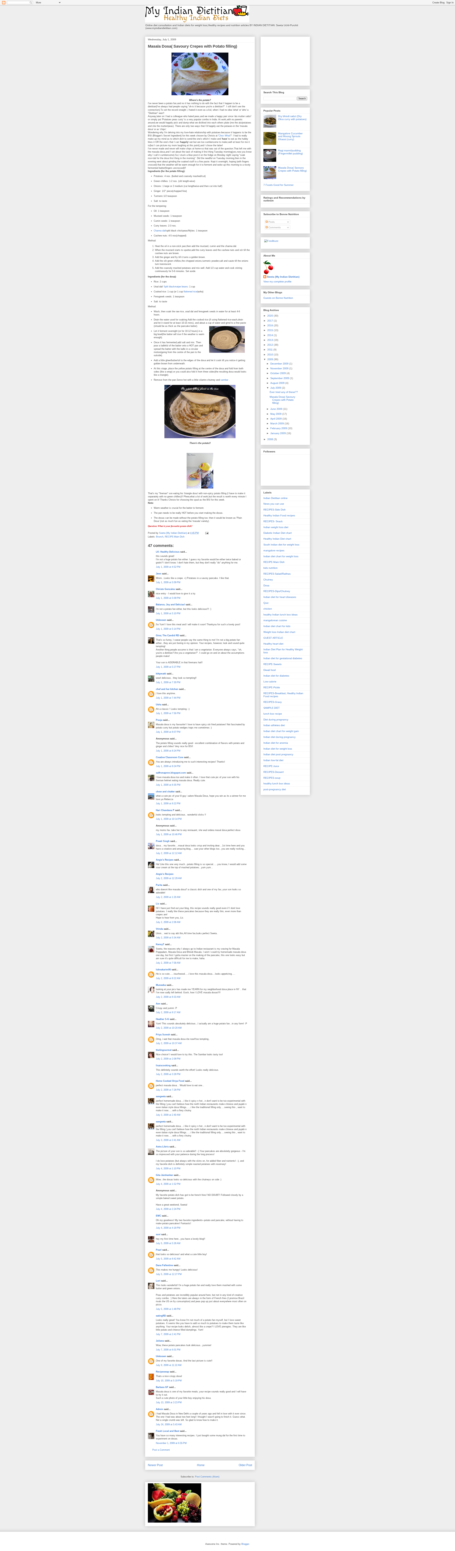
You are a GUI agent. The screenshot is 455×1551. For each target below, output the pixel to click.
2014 (270, 335)
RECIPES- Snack (273, 521)
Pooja (159, 720)
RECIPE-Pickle (271, 687)
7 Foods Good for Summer (278, 184)
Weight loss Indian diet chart (279, 632)
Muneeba (161, 985)
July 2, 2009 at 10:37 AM (169, 1043)
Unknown (161, 620)
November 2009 (279, 368)
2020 (270, 315)
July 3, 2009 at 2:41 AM (168, 1140)
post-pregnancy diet (274, 789)
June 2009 (276, 408)
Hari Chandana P (165, 810)
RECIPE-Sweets (272, 664)
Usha (158, 704)
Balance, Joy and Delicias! (170, 604)
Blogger (245, 1544)
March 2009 (277, 423)
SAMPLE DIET (271, 707)
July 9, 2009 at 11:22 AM (168, 1365)
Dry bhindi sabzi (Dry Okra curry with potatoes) (292, 118)
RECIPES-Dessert (273, 772)
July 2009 (276, 387)
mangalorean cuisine (275, 620)
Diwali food (269, 670)
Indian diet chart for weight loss (280, 556)
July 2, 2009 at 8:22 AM (168, 978)
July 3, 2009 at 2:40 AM (168, 1115)
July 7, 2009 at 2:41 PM (168, 1334)
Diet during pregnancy (275, 719)
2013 (270, 340)
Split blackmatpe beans (176, 286)
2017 (270, 320)
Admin (159, 1409)
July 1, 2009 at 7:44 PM (168, 697)
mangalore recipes (273, 550)
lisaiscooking (163, 1065)
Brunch (159, 536)
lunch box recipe (272, 713)
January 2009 (278, 433)
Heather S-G (162, 1019)
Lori (158, 1280)
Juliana (160, 1340)
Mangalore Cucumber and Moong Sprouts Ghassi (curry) (290, 136)
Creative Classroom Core (169, 757)
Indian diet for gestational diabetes (282, 658)
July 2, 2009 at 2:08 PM (168, 1058)
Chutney (268, 579)
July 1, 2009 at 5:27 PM (168, 667)
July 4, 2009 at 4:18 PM (168, 1227)
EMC (158, 1215)
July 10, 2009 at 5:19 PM (169, 1380)
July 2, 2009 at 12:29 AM (169, 878)
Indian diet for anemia (275, 742)
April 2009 (276, 418)
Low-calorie (269, 681)
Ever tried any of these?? (284, 392)
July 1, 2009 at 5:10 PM (168, 613)
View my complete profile (277, 281)
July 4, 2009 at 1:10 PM (168, 1168)
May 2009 (276, 413)
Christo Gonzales (165, 589)
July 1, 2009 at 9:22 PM (168, 803)
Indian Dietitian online (275, 498)
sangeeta (161, 1096)
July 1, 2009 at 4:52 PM (168, 567)
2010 (270, 354)
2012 (270, 344)
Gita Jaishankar (164, 1175)
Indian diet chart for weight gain (281, 731)
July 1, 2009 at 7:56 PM (168, 713)
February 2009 (279, 428)
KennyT (160, 944)
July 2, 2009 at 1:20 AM (168, 897)
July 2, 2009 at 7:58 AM (168, 962)
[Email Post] (206, 533)
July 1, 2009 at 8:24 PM (168, 750)
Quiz (266, 602)
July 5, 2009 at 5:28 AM (168, 1243)
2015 (270, 330)
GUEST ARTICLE (273, 637)
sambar (224, 380)
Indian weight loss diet (275, 527)
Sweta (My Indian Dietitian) (283, 276)
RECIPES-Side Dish (274, 509)
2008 (270, 439)
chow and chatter (165, 791)
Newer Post (155, 1465)
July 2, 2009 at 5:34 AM (168, 937)
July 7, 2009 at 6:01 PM (168, 1349)
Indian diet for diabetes (276, 675)
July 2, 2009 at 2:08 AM (168, 922)
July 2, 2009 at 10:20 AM (169, 1027)
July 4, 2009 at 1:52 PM (168, 1184)
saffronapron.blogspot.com (171, 772)
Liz (157, 903)
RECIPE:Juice (271, 766)
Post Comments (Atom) (207, 1476)
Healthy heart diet (273, 643)
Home (201, 1465)
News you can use (273, 503)
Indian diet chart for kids (276, 626)
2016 (270, 325)
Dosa (266, 585)
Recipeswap (162, 1371)
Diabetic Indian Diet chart (277, 532)
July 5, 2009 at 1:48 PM (168, 1309)
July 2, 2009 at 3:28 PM (168, 1074)
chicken (267, 608)
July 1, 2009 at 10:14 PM (169, 819)
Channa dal (159, 230)
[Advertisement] (285, 60)
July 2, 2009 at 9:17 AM (168, 1012)
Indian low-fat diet (273, 760)
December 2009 (279, 363)
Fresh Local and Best (167, 1431)
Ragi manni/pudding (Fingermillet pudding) (290, 152)
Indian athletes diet (274, 725)
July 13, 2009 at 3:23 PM (169, 1402)
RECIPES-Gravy (272, 702)
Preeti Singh (163, 841)
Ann (158, 1003)
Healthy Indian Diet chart (277, 538)
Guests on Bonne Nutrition (278, 297)
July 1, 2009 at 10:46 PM (169, 834)
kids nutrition (270, 567)
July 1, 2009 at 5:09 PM (168, 582)
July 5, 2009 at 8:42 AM (168, 1258)
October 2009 (278, 373)
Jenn (158, 573)
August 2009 (277, 383)
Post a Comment (161, 1450)
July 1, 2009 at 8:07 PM (168, 732)
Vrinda (159, 929)
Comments (274, 227)
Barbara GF (162, 1387)
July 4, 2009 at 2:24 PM (168, 1209)
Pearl (159, 1250)
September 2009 (280, 378)
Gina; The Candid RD (167, 635)
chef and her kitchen (167, 689)
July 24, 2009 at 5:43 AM (169, 1424)
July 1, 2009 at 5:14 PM (168, 629)
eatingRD (161, 1315)
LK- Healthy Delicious (168, 551)
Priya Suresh (163, 1034)
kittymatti (161, 673)
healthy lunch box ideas (276, 783)
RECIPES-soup (271, 777)
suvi (158, 1234)
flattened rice (190, 291)
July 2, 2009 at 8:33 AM (168, 997)
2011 (270, 349)
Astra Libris (162, 1146)
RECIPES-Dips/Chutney (276, 591)
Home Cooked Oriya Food (170, 1081)
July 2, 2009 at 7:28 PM (168, 1089)
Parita (159, 885)
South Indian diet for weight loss (281, 544)
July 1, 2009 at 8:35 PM (168, 784)
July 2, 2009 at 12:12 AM (169, 853)
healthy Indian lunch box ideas (280, 614)
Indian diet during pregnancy (279, 737)
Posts (271, 221)
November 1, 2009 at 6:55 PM (171, 1443)
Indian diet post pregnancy (278, 754)
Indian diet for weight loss (277, 748)
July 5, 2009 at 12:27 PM (169, 1274)
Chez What (224, 135)
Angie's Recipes (164, 859)
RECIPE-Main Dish (174, 536)
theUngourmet (164, 1050)
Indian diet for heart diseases (279, 597)
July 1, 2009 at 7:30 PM (168, 682)
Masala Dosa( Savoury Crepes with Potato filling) (292, 169)
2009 (270, 359)
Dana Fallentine (164, 1265)
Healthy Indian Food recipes (279, 515)
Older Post (245, 1465)
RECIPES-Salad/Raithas (277, 573)
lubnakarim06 (163, 969)
